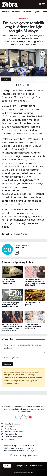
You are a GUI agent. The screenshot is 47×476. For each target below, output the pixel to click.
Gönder (7, 364)
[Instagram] (25, 417)
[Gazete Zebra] (10, 4)
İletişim (22, 451)
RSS (8, 465)
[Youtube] (30, 417)
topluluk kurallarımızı (25, 372)
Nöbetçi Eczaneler (12, 424)
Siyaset (36, 12)
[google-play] (29, 455)
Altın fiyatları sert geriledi (32, 304)
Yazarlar (5, 12)
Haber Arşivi (9, 439)
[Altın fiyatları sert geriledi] (35, 295)
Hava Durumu (10, 426)
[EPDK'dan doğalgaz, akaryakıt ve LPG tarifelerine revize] (12, 295)
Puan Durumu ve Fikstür (14, 431)
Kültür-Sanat (9, 448)
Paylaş (7, 79)
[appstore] (16, 455)
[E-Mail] (17, 253)
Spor (16, 445)
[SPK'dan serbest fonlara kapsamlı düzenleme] (12, 271)
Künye (31, 451)
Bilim (32, 445)
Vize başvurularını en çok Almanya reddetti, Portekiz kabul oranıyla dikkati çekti (35, 282)
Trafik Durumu (10, 429)
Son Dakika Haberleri (13, 436)
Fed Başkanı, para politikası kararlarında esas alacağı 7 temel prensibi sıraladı (12, 327)
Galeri (20, 448)
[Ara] (40, 4)
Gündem (27, 12)
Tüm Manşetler (11, 434)
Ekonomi (16, 12)
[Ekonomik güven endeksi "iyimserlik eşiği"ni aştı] (35, 316)
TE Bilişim (29, 473)
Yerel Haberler (10, 451)
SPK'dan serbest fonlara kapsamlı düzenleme (9, 281)
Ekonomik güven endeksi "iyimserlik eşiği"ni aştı (33, 326)
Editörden (31, 448)
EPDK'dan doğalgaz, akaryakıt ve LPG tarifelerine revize (10, 305)
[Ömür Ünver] (7, 249)
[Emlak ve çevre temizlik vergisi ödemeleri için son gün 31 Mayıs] (23, 62)
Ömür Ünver (20, 247)
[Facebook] (17, 417)
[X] (21, 417)
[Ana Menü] (43, 4)
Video (24, 445)
